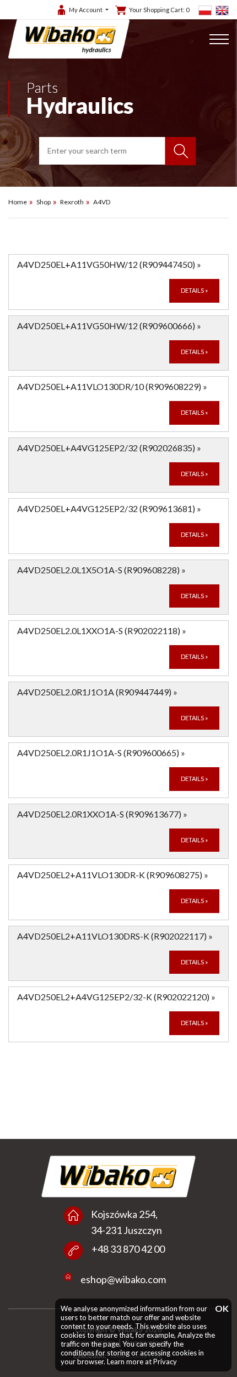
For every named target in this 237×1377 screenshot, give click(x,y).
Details (194, 290)
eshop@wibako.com (123, 1279)
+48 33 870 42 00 (128, 1249)
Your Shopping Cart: (159, 9)
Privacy (165, 1361)
